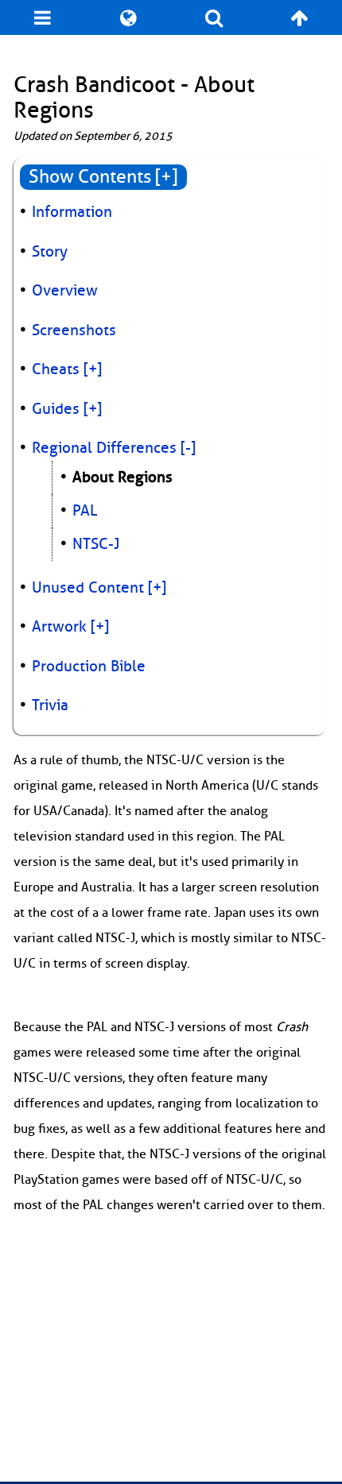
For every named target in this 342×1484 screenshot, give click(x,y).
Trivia (50, 705)
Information (72, 212)
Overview (65, 290)
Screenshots (74, 330)
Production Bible (89, 666)
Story (50, 251)
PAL (84, 510)
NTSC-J (96, 544)
